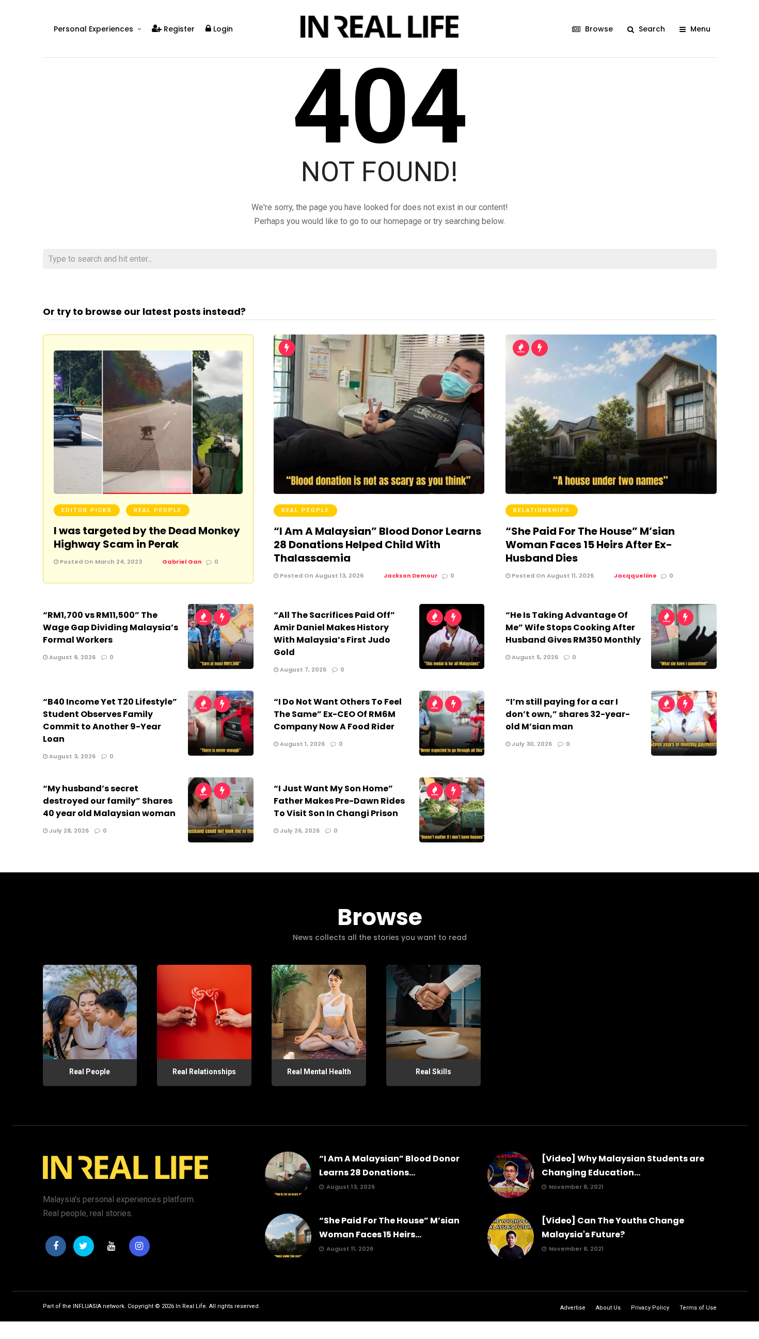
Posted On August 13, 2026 (320, 575)
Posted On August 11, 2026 (552, 575)
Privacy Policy (650, 1307)
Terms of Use (698, 1307)
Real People (158, 510)
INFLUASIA (87, 1306)
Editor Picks (86, 510)
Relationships (541, 510)
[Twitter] (83, 1246)
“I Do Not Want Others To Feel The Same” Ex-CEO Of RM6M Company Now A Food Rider (338, 714)
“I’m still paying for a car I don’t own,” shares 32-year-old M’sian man (567, 714)
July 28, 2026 (68, 830)
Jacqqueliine (635, 575)
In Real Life (191, 1306)
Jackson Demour (411, 575)
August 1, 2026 (301, 744)
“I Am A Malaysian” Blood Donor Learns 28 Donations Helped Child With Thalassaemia (377, 544)
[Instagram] (139, 1246)
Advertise (573, 1307)
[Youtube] (111, 1246)
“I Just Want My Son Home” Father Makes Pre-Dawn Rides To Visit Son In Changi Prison (339, 801)
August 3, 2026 (72, 756)
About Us (608, 1307)
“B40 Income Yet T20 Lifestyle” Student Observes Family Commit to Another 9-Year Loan (110, 720)
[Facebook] (55, 1246)
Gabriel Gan (182, 561)
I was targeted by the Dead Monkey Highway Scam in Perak (147, 537)
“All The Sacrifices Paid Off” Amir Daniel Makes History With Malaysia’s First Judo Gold (334, 633)
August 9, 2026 (72, 657)
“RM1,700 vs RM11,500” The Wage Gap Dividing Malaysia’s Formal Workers (110, 627)
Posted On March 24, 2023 (100, 561)
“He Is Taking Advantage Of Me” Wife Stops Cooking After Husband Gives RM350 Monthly (573, 627)
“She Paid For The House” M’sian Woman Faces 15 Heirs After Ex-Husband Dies (590, 544)
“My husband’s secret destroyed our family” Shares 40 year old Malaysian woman (109, 801)
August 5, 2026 (534, 657)
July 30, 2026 (531, 744)
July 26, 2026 (299, 830)
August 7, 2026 (302, 669)
